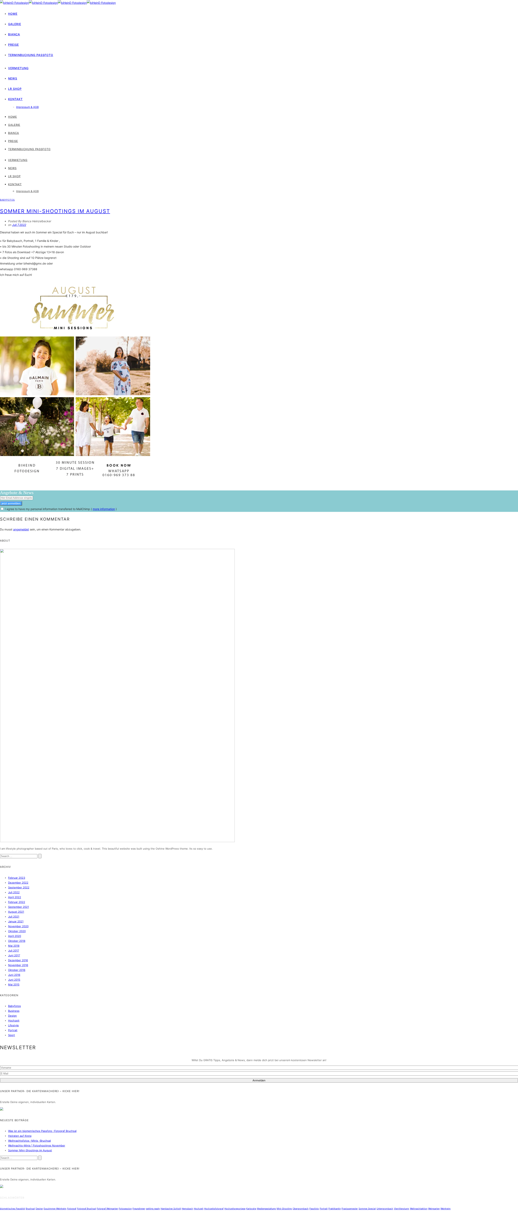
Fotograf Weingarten (107, 1208)
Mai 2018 (13, 945)
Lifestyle (13, 1025)
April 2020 (14, 936)
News (12, 78)
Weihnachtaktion (418, 1208)
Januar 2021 (15, 921)
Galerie (14, 24)
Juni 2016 (14, 974)
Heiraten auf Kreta (19, 1135)
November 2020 (18, 926)
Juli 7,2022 (19, 225)
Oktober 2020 (17, 931)
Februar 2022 (16, 902)
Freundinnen (139, 1208)
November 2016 (18, 965)
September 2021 (18, 906)
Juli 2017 (13, 950)
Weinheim (446, 1208)
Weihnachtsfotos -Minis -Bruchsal (29, 1140)
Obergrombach (301, 1208)
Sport (11, 1035)
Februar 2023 (16, 877)
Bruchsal (30, 1208)
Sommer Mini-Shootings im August (55, 211)
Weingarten (434, 1208)
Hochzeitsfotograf (214, 1208)
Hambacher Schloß (171, 1208)
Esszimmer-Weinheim (55, 1208)
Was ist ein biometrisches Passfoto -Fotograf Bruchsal (42, 1131)
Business (13, 1010)
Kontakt (15, 99)
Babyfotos (7, 199)
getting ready (153, 1208)
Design (12, 1015)
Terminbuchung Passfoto (30, 55)
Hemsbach (187, 1208)
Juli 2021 (13, 916)
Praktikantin (334, 1208)
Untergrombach (385, 1208)
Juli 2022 (14, 892)
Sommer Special (367, 1208)
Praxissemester (350, 1208)
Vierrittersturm (401, 1208)
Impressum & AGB (27, 107)
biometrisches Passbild (12, 1208)
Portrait (12, 1030)
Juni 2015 (14, 979)
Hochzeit (13, 1020)
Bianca (14, 34)
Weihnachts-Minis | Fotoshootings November (36, 1145)
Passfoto (314, 1208)
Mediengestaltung (266, 1208)
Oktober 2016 (16, 970)
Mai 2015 (13, 984)
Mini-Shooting (284, 1208)
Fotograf (71, 1208)
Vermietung (18, 68)
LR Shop (15, 88)
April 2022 (14, 897)
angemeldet (21, 529)
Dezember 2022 (18, 882)
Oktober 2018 (16, 940)
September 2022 (18, 887)
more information (104, 509)
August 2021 (16, 911)
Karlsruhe (251, 1208)
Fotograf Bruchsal (86, 1208)
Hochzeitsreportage (234, 1208)
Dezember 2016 (18, 960)
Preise (13, 44)
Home (12, 13)
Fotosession (125, 1208)
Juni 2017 (14, 955)
